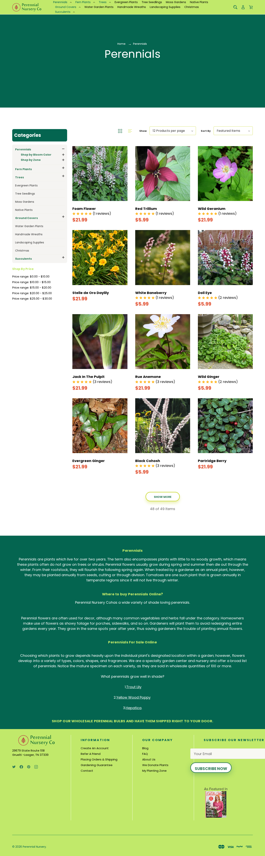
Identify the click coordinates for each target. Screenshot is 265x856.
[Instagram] (36, 767)
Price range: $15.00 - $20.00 (31, 287)
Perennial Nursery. (35, 847)
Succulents (62, 12)
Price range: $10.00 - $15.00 (31, 282)
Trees (103, 2)
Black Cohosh (147, 461)
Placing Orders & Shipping (99, 759)
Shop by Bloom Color (36, 155)
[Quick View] (99, 187)
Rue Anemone (148, 376)
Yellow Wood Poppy (133, 697)
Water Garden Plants (98, 7)
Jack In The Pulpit (88, 376)
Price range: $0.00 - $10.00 (30, 276)
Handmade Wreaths (131, 7)
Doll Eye (205, 293)
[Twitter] (14, 767)
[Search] (235, 7)
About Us (148, 759)
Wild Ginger (208, 376)
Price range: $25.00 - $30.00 (32, 299)
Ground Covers (65, 7)
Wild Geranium (211, 208)
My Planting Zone (154, 771)
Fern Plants (83, 2)
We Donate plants (155, 765)
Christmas (191, 7)
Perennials (60, 2)
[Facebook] (21, 767)
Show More (162, 497)
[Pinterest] (28, 767)
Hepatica (133, 707)
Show (143, 131)
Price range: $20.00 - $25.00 (32, 293)
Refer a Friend (90, 754)
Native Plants (199, 2)
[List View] (130, 130)
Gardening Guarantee (97, 765)
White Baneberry (150, 293)
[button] (39, 135)
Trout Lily (133, 686)
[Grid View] (120, 130)
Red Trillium (146, 208)
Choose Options (91, 216)
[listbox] (173, 130)
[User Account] (243, 7)
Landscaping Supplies (165, 7)
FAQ (145, 754)
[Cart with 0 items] (251, 7)
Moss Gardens (176, 2)
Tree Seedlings (152, 2)
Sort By (206, 131)
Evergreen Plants (126, 2)
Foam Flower (84, 208)
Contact (87, 771)
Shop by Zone (31, 160)
